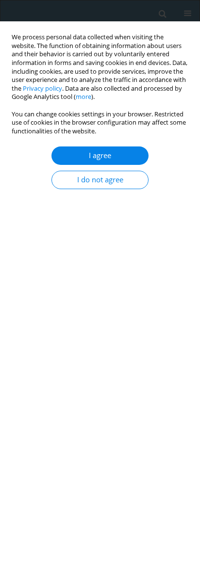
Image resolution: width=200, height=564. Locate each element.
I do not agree (100, 180)
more (83, 97)
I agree (100, 155)
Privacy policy (42, 88)
